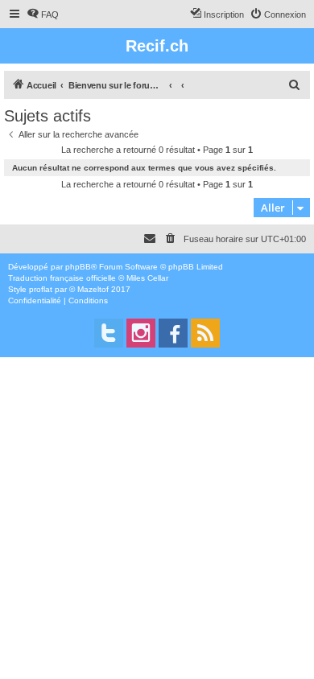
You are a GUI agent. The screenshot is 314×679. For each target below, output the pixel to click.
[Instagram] (140, 333)
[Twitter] (108, 333)
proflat (40, 289)
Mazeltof (93, 289)
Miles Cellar (147, 278)
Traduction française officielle (62, 278)
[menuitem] (43, 14)
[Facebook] (173, 333)
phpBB (78, 266)
